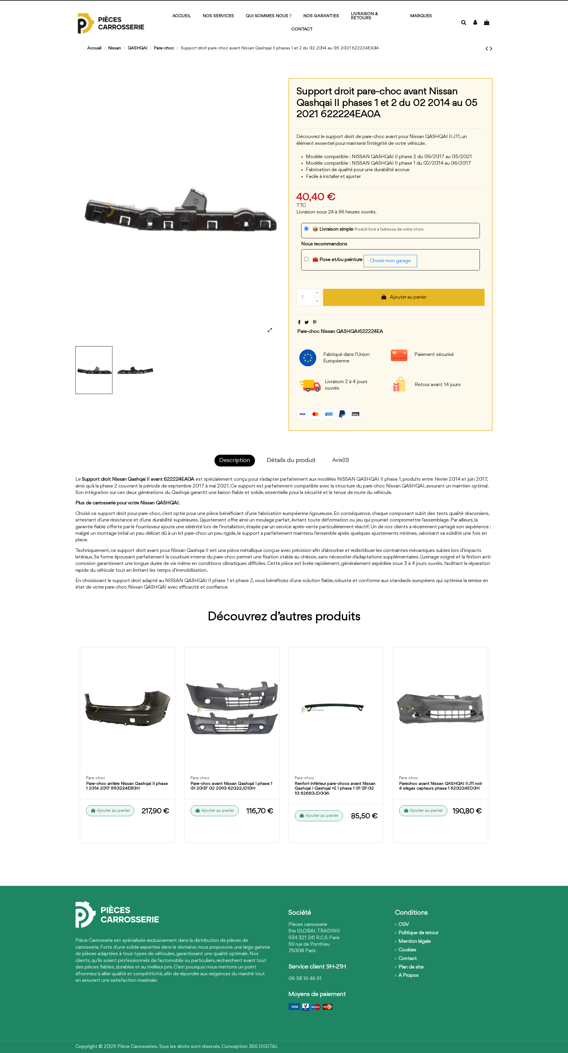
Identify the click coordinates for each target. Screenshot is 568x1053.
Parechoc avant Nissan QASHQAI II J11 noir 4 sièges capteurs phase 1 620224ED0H (440, 786)
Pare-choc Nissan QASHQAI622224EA (340, 331)
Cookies (407, 949)
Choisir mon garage (390, 260)
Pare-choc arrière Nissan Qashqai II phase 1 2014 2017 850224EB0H (127, 786)
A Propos (408, 975)
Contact (407, 958)
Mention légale (414, 941)
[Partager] (299, 322)
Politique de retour (418, 932)
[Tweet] (306, 322)
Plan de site (411, 967)
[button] (421, 16)
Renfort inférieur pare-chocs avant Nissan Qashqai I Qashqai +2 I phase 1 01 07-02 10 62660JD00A (335, 789)
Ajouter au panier (408, 297)
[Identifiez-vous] (475, 23)
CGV (403, 924)
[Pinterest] (314, 322)
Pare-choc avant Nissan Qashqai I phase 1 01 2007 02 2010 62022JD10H (231, 786)
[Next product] (491, 49)
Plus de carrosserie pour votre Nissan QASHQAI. (127, 503)
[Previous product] (487, 49)
